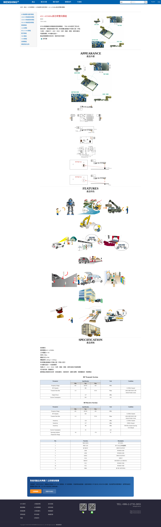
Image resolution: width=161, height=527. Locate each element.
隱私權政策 (59, 524)
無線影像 (50, 514)
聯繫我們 (68, 2)
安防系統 (50, 507)
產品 (33, 2)
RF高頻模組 (31, 7)
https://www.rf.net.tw (135, 511)
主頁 (21, 7)
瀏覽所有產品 (49, 491)
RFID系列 (22, 504)
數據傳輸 (22, 507)
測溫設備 (22, 511)
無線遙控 (50, 511)
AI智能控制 (37, 504)
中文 (159, 2)
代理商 (79, 2)
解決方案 (44, 2)
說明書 (45, 39)
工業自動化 (37, 511)
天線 (21, 518)
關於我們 (56, 2)
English (153, 1)
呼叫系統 (36, 514)
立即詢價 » (36, 491)
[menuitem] (13, 2)
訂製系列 (36, 518)
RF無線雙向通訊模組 (41, 7)
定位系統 (50, 504)
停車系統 (22, 514)
